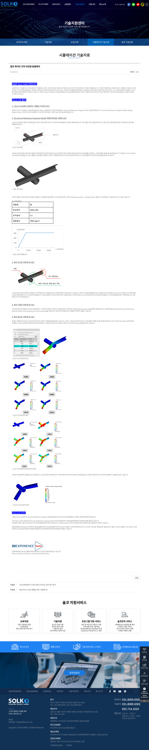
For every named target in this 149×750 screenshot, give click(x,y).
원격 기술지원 (127, 42)
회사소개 (102, 4)
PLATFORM (43, 4)
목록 (136, 578)
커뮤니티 (92, 4)
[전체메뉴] (146, 4)
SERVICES (56, 4)
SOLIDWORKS (29, 4)
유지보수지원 (21, 42)
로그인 (117, 4)
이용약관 (69, 745)
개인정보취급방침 (56, 745)
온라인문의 (74, 672)
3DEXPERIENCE (15, 691)
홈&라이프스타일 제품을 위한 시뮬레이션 (33, 589)
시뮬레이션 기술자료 (100, 42)
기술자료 (48, 42)
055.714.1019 (130, 709)
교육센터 (67, 4)
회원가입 (122, 4)
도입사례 (74, 42)
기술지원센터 (80, 4)
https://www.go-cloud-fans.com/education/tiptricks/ (30, 553)
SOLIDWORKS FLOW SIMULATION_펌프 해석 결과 (37, 584)
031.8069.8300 (144, 693)
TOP (144, 701)
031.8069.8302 (144, 697)
